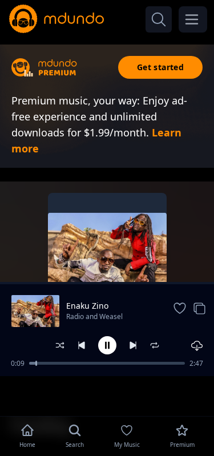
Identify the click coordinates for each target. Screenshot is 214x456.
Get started (160, 67)
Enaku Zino (87, 305)
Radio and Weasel (94, 316)
